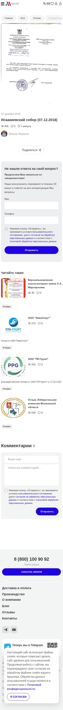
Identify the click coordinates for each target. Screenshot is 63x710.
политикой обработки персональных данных (33, 241)
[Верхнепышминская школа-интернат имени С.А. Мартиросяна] (13, 288)
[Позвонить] (44, 3)
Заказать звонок (31, 572)
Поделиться (29, 150)
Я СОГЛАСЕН (18, 696)
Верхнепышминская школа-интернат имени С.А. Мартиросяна (45, 283)
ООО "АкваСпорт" (39, 317)
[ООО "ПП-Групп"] (13, 367)
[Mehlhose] (23, 4)
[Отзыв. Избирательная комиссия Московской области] (13, 408)
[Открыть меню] (3, 4)
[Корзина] (60, 4)
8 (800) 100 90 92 (31, 559)
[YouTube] (14, 629)
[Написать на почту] (48, 3)
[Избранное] (52, 3)
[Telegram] (5, 629)
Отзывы (6, 306)
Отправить (31, 250)
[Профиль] (56, 3)
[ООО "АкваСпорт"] (13, 325)
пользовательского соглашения (35, 493)
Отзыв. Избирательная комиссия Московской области (42, 403)
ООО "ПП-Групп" (38, 359)
